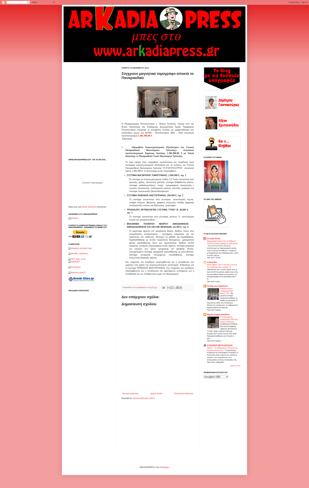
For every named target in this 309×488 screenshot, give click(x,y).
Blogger (165, 467)
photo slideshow (89, 207)
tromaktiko (212, 262)
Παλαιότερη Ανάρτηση (183, 393)
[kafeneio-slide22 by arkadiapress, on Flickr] (77, 272)
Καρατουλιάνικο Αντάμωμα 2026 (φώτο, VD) (226, 291)
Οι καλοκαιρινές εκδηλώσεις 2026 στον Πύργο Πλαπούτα (229, 319)
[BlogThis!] (171, 287)
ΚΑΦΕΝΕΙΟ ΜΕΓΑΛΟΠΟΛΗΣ (220, 345)
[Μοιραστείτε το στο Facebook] (177, 287)
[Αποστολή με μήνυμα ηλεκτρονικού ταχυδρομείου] (168, 287)
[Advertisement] (159, 383)
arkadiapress (141, 287)
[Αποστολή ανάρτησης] (163, 287)
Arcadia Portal (213, 238)
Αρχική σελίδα (156, 393)
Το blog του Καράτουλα (217, 286)
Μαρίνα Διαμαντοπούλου (218, 314)
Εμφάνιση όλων (235, 366)
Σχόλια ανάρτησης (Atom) (144, 398)
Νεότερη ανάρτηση (130, 393)
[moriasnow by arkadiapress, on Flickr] (74, 267)
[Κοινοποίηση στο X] (174, 287)
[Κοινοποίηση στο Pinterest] (180, 287)
